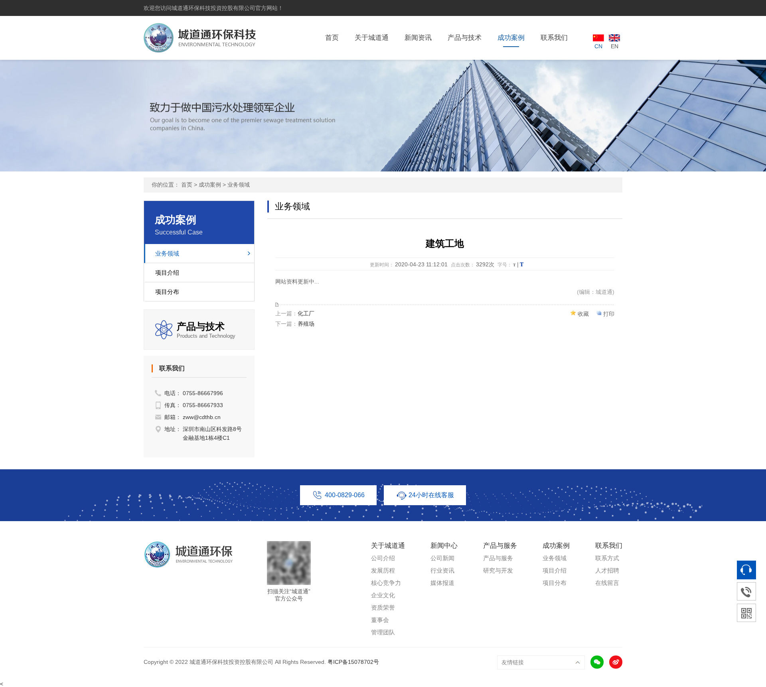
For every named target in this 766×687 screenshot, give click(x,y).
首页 (332, 37)
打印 (608, 314)
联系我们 (554, 37)
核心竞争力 (386, 582)
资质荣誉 (383, 607)
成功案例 (511, 37)
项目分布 (167, 291)
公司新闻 (442, 558)
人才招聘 (607, 570)
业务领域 (238, 184)
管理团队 (383, 632)
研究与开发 (498, 570)
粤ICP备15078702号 (353, 662)
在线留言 (607, 582)
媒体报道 (442, 582)
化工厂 (306, 313)
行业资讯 (442, 570)
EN (614, 46)
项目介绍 (167, 272)
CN (598, 46)
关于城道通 (372, 37)
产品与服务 (498, 558)
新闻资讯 (418, 37)
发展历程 (383, 570)
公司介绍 (383, 558)
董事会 (380, 619)
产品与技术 (465, 37)
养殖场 (306, 324)
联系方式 (607, 558)
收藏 (583, 314)
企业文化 (383, 595)
